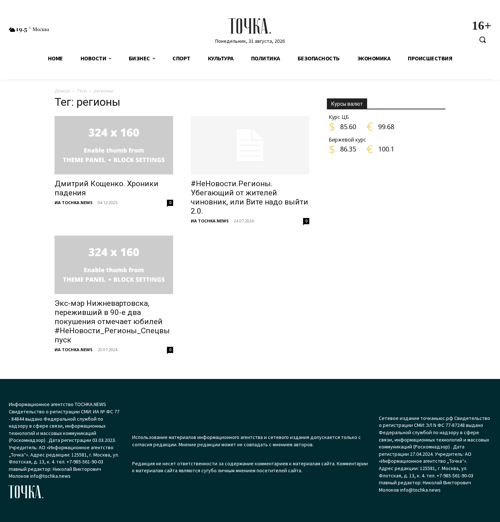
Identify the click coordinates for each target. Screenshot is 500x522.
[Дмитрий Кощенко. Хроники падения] (114, 145)
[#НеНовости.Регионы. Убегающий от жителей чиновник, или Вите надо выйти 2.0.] (250, 145)
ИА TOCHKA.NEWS (74, 202)
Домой (62, 91)
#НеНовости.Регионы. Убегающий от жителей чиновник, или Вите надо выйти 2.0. (249, 197)
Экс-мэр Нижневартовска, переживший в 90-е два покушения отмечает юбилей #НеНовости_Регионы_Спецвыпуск (112, 321)
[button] (482, 39)
